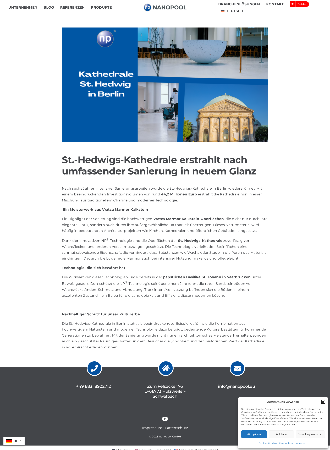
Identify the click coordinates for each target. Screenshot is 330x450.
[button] (323, 402)
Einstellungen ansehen (310, 434)
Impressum (301, 443)
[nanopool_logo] (165, 5)
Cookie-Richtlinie (268, 443)
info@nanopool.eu (236, 386)
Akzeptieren (254, 434)
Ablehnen (281, 434)
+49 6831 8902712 (93, 386)
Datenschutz (286, 443)
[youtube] (165, 418)
